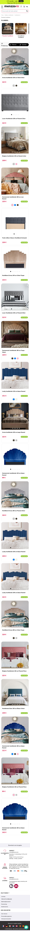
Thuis (2, 15)
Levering (3, 896)
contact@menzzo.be (13, 879)
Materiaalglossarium (5, 901)
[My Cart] (24, 7)
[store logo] (11, 6)
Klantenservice (4, 906)
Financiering (4, 904)
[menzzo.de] (6, 926)
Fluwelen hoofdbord (7, 36)
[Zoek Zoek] (27, 11)
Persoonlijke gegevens (6, 916)
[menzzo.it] (10, 926)
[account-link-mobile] (21, 6)
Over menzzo (4, 913)
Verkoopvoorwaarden (6, 918)
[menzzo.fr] (3, 926)
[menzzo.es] (23, 926)
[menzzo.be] (20, 926)
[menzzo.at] (16, 926)
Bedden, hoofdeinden (9, 15)
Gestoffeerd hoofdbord (21, 36)
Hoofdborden (17, 15)
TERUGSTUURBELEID (6, 899)
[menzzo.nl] (13, 926)
